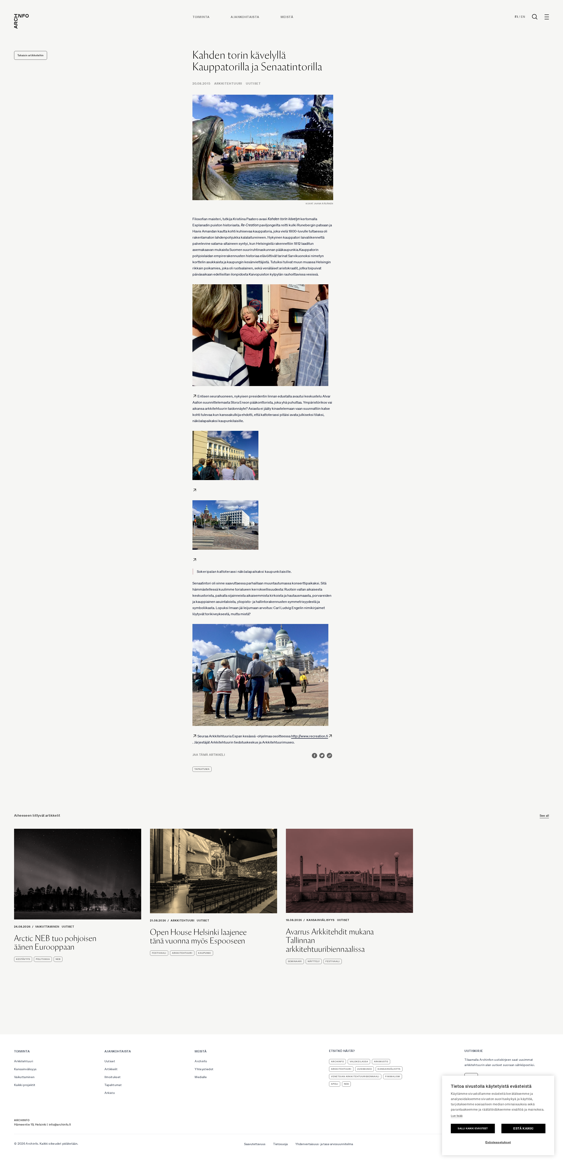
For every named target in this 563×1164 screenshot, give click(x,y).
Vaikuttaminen (47, 926)
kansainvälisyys (389, 1069)
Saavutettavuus (254, 1144)
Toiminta (201, 17)
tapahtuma (202, 769)
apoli (334, 1084)
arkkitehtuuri (182, 953)
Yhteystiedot (204, 1069)
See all (544, 816)
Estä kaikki (523, 1128)
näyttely (314, 961)
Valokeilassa (359, 1061)
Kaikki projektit (24, 1085)
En (523, 17)
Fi (516, 17)
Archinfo (201, 1061)
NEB (58, 959)
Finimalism (392, 1076)
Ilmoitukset (112, 1077)
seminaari (295, 961)
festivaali (159, 953)
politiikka (43, 959)
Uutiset (253, 83)
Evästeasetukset (498, 1142)
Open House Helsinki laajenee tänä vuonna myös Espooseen (198, 936)
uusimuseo (364, 1069)
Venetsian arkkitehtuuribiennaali (355, 1076)
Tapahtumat (113, 1085)
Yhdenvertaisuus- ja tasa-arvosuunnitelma (324, 1144)
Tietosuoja (280, 1144)
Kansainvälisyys (321, 920)
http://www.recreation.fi (309, 736)
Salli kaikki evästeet (473, 1128)
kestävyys (23, 959)
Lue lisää (456, 1116)
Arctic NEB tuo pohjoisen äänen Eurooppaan (55, 942)
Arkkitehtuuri (228, 83)
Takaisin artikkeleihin (30, 55)
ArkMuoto (381, 1061)
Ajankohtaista (245, 17)
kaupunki (204, 953)
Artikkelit (111, 1069)
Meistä (287, 17)
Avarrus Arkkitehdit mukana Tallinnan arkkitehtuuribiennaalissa (330, 940)
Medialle (201, 1077)
